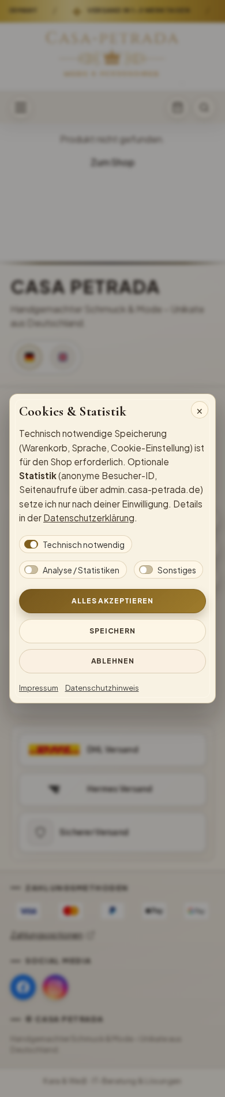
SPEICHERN (112, 630)
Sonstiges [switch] (177, 570)
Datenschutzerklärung (88, 517)
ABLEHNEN (112, 660)
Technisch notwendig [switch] (84, 544)
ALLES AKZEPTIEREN (112, 600)
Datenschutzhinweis (102, 687)
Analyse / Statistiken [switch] (81, 570)
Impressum (38, 687)
